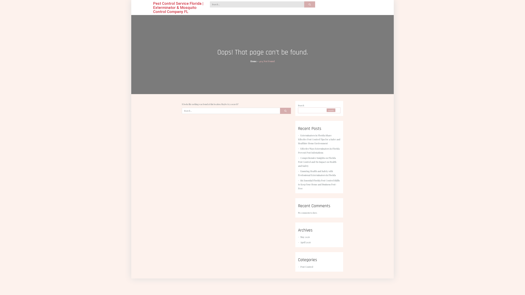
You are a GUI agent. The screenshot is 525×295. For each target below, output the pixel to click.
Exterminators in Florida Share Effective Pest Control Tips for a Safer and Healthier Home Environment (319, 139)
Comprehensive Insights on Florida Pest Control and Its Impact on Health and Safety (317, 162)
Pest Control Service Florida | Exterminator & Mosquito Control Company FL (178, 7)
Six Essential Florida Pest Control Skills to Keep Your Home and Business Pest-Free (319, 184)
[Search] (309, 4)
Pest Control (306, 266)
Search (301, 105)
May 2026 (305, 237)
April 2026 (305, 242)
